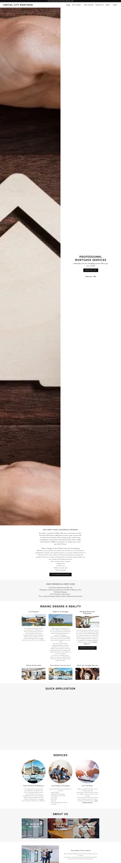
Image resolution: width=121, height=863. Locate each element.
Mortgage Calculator (87, 647)
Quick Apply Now (90, 270)
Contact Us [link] (99, 5)
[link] (18, 5)
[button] (77, 5)
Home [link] (68, 5)
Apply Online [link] (88, 5)
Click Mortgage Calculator (60, 574)
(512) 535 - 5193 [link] (90, 276)
